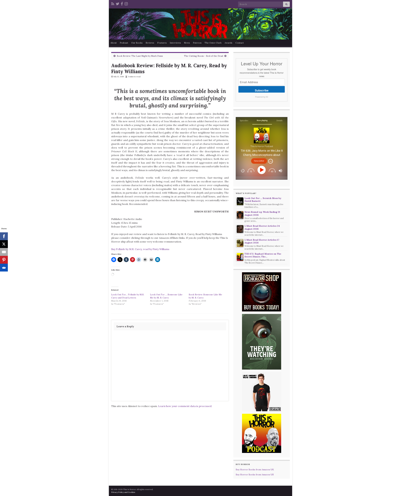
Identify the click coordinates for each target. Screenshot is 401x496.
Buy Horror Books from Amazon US (255, 474)
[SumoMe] (4, 267)
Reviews (150, 42)
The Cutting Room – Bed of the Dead (203, 56)
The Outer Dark (213, 42)
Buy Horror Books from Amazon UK (255, 469)
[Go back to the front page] (200, 23)
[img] (270, 161)
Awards (228, 42)
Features (162, 42)
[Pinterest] (4, 260)
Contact (239, 42)
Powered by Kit (261, 96)
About (113, 42)
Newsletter (259, 161)
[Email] (4, 252)
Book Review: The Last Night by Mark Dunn (140, 56)
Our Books (137, 42)
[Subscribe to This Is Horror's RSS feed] (112, 3)
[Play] (262, 170)
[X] (4, 244)
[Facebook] (122, 3)
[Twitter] (117, 3)
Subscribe (261, 90)
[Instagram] (126, 3)
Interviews (175, 42)
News (187, 42)
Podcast (124, 42)
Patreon (197, 42)
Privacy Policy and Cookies (123, 492)
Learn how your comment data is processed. (185, 406)
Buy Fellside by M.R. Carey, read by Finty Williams (140, 249)
